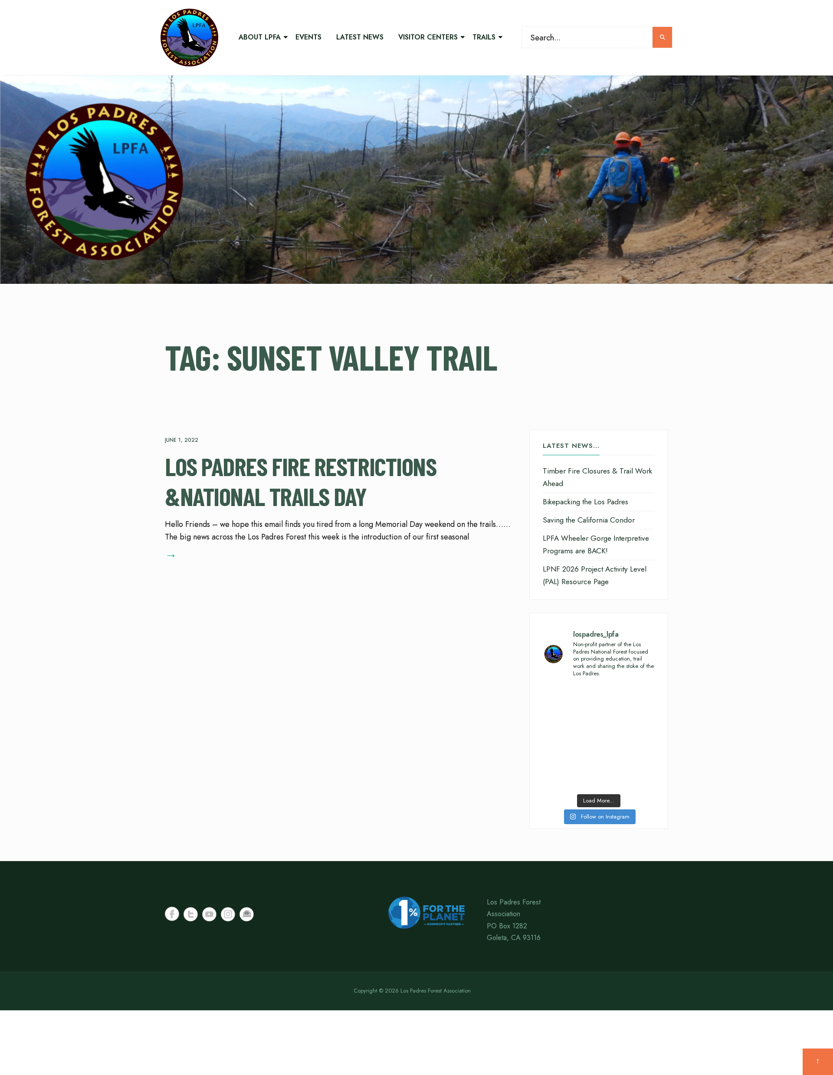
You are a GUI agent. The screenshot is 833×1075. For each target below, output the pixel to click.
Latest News (360, 37)
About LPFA (260, 37)
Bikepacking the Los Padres (585, 501)
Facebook (172, 914)
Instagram (228, 914)
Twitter (191, 914)
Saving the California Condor (589, 520)
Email (246, 914)
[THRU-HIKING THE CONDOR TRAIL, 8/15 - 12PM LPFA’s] (628, 703)
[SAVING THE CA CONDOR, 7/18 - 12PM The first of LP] (628, 772)
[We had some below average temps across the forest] (570, 703)
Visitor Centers (428, 37)
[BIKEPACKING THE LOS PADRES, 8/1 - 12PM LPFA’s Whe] (570, 772)
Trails (483, 37)
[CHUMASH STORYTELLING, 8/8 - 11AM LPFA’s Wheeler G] (628, 738)
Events (308, 37)
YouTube (209, 914)
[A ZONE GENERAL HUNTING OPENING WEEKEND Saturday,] (570, 738)
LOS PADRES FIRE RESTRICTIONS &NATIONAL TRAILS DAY (300, 481)
